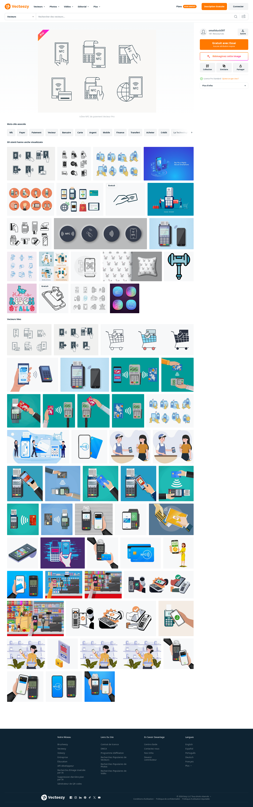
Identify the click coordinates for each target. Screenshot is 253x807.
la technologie (181, 132)
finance (120, 132)
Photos (53, 6)
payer (22, 132)
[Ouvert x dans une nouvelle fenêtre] (94, 797)
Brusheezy (62, 744)
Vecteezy (61, 748)
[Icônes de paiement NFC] (117, 163)
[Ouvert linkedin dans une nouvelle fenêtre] (80, 797)
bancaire (66, 132)
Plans (179, 6)
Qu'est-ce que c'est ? (230, 78)
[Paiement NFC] (171, 233)
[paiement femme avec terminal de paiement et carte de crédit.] (171, 199)
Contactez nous (151, 748)
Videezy (61, 753)
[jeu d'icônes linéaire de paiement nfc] (89, 298)
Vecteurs (38, 6)
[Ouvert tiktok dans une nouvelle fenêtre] (90, 797)
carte (80, 132)
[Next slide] (189, 132)
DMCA (104, 748)
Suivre (243, 33)
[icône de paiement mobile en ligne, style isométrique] (62, 653)
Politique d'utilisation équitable (196, 799)
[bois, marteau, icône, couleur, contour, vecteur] (179, 266)
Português (190, 753)
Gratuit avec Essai (224, 44)
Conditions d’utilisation (143, 799)
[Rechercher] (235, 16)
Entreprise (62, 757)
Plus (95, 6)
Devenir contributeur (150, 758)
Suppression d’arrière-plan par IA (70, 778)
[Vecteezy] (17, 6)
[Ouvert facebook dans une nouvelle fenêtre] (71, 797)
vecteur (52, 132)
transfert (135, 132)
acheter (150, 132)
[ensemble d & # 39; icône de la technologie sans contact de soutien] (22, 266)
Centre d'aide (150, 744)
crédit (164, 132)
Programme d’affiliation (112, 753)
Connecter (238, 6)
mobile (106, 132)
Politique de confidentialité (168, 799)
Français (189, 761)
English (189, 744)
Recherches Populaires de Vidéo (113, 772)
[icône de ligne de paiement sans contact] (74, 163)
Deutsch (189, 757)
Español (189, 748)
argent (92, 132)
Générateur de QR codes (69, 783)
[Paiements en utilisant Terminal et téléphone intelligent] (25, 483)
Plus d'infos (207, 85)
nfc (11, 132)
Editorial (82, 6)
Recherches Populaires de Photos (113, 765)
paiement (36, 132)
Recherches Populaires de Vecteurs (113, 758)
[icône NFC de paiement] (31, 163)
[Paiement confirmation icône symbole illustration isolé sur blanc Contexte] (147, 339)
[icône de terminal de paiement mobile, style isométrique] (22, 553)
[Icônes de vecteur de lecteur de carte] (29, 233)
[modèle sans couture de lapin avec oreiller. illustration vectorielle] (132, 266)
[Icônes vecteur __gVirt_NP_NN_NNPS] (79, 199)
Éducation (62, 761)
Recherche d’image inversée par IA (71, 771)
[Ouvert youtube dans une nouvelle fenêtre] (99, 797)
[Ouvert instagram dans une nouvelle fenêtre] (75, 797)
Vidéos (67, 6)
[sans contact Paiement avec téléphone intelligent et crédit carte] (131, 519)
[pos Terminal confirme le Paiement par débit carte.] (176, 483)
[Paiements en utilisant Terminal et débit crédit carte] (100, 483)
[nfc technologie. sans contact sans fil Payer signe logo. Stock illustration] (89, 446)
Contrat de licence (110, 744)
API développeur (65, 765)
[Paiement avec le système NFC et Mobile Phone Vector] (171, 519)
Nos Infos (149, 753)
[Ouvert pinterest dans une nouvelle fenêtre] (85, 797)
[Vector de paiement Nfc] (30, 199)
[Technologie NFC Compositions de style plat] (54, 266)
